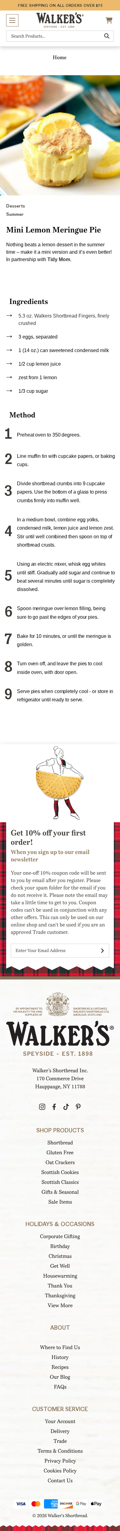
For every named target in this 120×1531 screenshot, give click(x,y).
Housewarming (60, 1276)
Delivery (60, 1431)
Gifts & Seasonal (60, 1192)
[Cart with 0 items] (110, 20)
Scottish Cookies (60, 1172)
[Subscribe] (102, 951)
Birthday (60, 1246)
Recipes (60, 1367)
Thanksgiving (60, 1295)
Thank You (60, 1286)
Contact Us (60, 1480)
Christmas (60, 1256)
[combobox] (60, 36)
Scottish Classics (60, 1182)
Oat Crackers (60, 1162)
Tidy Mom (58, 259)
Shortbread (60, 1142)
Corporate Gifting (60, 1236)
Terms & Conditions (60, 1451)
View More (60, 1305)
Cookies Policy (60, 1470)
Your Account (60, 1421)
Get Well (60, 1266)
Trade (60, 1441)
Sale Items (60, 1202)
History (60, 1357)
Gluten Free (60, 1152)
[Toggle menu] (12, 20)
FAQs (60, 1387)
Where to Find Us (60, 1347)
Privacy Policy (60, 1461)
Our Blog (60, 1377)
